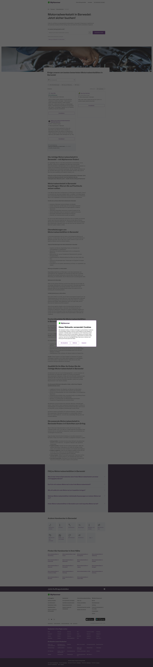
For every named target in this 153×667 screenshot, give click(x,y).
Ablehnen (75, 343)
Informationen (74, 335)
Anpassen (84, 343)
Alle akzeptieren (64, 343)
